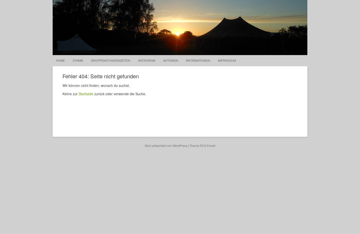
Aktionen (170, 60)
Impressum (227, 60)
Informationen (198, 60)
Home (60, 60)
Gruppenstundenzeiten (110, 60)
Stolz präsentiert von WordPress (166, 145)
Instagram (146, 60)
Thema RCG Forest (202, 145)
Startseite (86, 93)
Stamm (78, 60)
